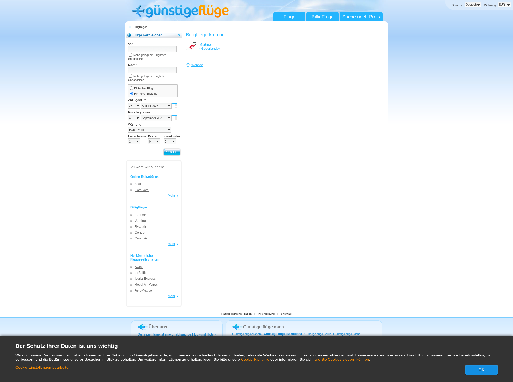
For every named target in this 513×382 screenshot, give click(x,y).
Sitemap (286, 313)
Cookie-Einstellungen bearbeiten (43, 367)
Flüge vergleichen (148, 35)
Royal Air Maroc (146, 284)
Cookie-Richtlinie (255, 359)
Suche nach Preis (361, 16)
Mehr (171, 196)
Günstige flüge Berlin (317, 334)
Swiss (139, 267)
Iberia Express (145, 279)
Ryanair (140, 227)
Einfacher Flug (143, 88)
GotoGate (142, 190)
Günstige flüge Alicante (247, 334)
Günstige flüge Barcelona (283, 334)
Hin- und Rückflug (145, 93)
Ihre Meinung (266, 313)
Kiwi (138, 184)
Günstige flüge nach (263, 327)
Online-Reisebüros (144, 177)
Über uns (158, 327)
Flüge (289, 16)
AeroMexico (143, 290)
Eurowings (142, 215)
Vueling (140, 221)
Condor (140, 232)
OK (481, 370)
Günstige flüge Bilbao (346, 334)
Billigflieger (140, 27)
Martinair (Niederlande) (209, 46)
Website (197, 65)
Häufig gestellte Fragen (236, 313)
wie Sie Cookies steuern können (342, 359)
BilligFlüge (323, 16)
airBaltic (140, 273)
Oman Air (141, 238)
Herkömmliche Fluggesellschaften (144, 257)
